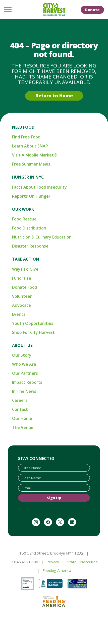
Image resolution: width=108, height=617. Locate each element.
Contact (20, 409)
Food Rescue (24, 219)
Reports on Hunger (31, 196)
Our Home (22, 418)
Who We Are (24, 364)
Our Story (21, 355)
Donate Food (24, 287)
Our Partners (25, 373)
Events (18, 314)
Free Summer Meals (31, 164)
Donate (92, 9)
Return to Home (54, 96)
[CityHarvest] (54, 9)
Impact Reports (27, 382)
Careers (19, 400)
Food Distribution (29, 228)
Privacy (52, 561)
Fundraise (21, 278)
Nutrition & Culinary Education (42, 237)
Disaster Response (30, 246)
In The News (24, 391)
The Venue (22, 427)
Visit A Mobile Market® (34, 155)
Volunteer (22, 296)
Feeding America (56, 570)
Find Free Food (26, 137)
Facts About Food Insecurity (39, 187)
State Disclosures (82, 561)
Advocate (21, 305)
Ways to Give (25, 269)
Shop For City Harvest (33, 332)
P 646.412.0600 (24, 561)
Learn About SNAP (30, 146)
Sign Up (54, 497)
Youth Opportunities (32, 323)
